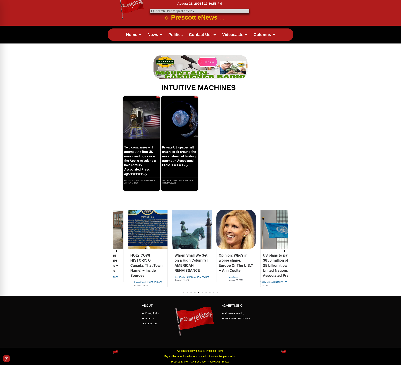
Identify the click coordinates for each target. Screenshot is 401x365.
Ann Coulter (221, 277)
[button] (184, 292)
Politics (175, 34)
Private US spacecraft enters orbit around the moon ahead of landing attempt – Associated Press (179, 156)
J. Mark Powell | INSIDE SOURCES (134, 282)
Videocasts (232, 34)
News (153, 34)
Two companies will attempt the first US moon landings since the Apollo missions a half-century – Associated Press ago (140, 160)
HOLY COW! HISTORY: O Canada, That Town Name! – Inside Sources (133, 265)
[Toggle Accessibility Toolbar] (6, 359)
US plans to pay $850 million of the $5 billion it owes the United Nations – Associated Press (266, 265)
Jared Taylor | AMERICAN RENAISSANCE (178, 277)
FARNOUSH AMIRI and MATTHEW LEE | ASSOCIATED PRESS (267, 282)
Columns (262, 34)
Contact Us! (200, 34)
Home (131, 34)
